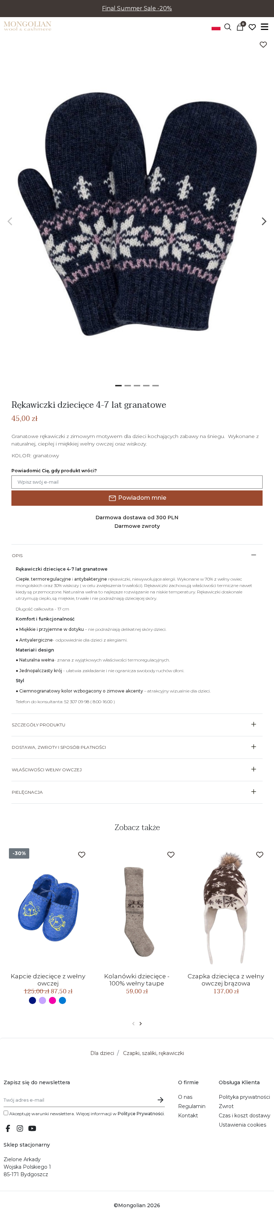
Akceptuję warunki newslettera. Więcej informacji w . (86, 1113)
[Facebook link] (8, 1129)
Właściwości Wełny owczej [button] (47, 769)
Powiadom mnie (141, 497)
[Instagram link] (20, 1129)
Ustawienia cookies (242, 1125)
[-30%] (48, 907)
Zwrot (226, 1106)
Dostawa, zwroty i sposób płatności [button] (59, 747)
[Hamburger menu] (264, 27)
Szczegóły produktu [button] (38, 724)
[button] (228, 27)
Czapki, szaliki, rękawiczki (153, 1053)
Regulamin (192, 1106)
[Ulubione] (252, 27)
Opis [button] (17, 555)
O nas (185, 1097)
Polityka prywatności (244, 1097)
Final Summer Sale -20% (137, 8)
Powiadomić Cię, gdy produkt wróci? (54, 470)
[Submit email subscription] (160, 1099)
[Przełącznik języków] (216, 27)
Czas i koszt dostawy (244, 1115)
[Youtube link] (32, 1129)
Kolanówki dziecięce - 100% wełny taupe (136, 980)
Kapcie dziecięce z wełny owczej (48, 980)
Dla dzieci (102, 1053)
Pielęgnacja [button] (27, 792)
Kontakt (188, 1115)
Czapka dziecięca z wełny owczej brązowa (226, 980)
